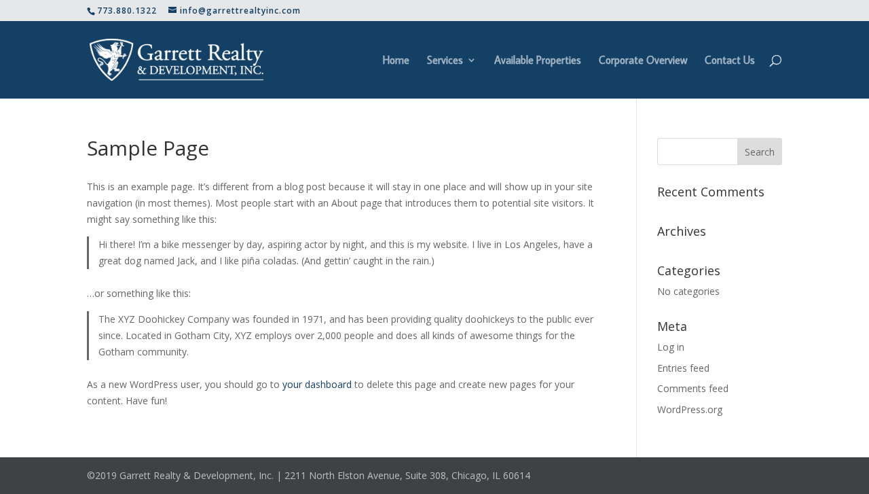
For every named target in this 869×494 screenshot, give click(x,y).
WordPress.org (689, 409)
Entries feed (683, 367)
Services (445, 61)
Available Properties (537, 61)
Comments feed (692, 388)
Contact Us (730, 61)
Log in (670, 346)
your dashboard (317, 384)
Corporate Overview (643, 61)
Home (396, 61)
